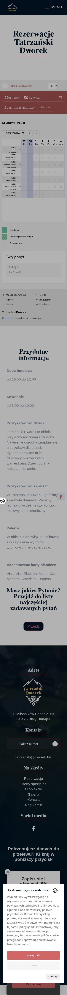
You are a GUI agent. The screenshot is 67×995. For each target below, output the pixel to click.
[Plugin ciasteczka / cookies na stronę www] (55, 890)
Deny (34, 965)
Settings (53, 976)
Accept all (33, 955)
